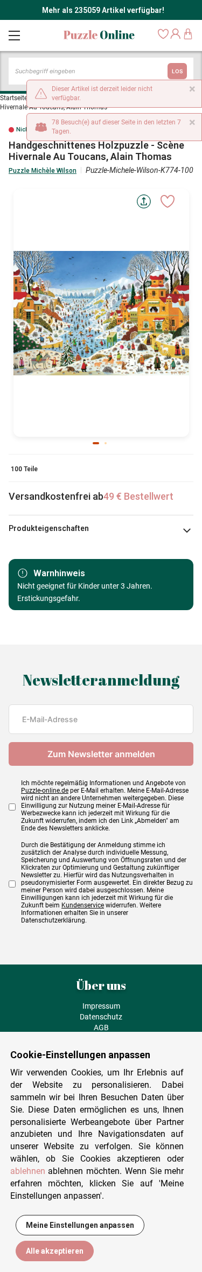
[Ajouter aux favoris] (168, 201)
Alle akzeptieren (54, 1251)
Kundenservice (82, 905)
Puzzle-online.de (44, 790)
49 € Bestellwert (138, 496)
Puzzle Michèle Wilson (42, 170)
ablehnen (27, 1171)
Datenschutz (101, 1016)
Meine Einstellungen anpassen (80, 1225)
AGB (101, 1027)
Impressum (101, 1006)
